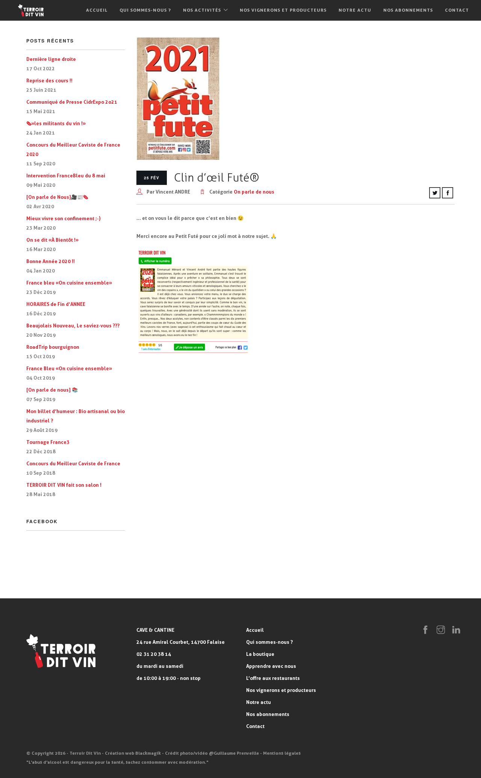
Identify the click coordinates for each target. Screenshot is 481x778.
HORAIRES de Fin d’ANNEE (55, 304)
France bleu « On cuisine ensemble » (69, 283)
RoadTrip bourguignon (52, 347)
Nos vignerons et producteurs (283, 10)
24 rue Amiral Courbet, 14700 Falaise (180, 642)
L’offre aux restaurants (273, 678)
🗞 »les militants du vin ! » (56, 123)
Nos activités (202, 10)
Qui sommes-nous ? (145, 10)
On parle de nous (254, 192)
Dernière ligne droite (51, 59)
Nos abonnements (408, 10)
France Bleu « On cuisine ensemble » (69, 368)
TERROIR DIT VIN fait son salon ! (63, 485)
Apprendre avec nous (271, 666)
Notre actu (355, 10)
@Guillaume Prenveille (234, 753)
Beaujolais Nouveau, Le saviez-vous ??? (72, 325)
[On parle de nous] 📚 (52, 390)
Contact (457, 10)
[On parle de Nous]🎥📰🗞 (57, 197)
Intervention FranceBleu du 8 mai (65, 176)
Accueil (96, 10)
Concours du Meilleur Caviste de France (73, 463)
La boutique (260, 654)
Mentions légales (282, 753)
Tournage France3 (48, 442)
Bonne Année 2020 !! (50, 261)
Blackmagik (148, 753)
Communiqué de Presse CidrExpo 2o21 (71, 102)
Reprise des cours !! (49, 80)
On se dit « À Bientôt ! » (52, 240)
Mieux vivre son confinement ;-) (63, 218)
